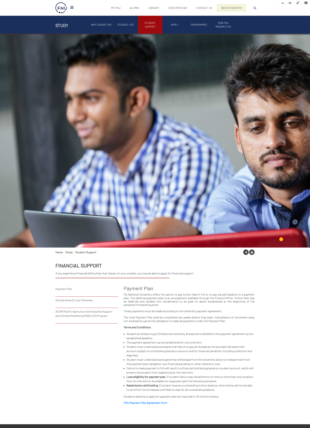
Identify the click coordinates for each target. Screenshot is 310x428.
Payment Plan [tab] (63, 289)
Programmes (199, 24)
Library (153, 7)
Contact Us (204, 7)
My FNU (116, 7)
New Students (231, 7)
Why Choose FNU (101, 24)
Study (69, 252)
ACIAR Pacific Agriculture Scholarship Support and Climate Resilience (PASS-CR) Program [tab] (83, 313)
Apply (174, 24)
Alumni (134, 7)
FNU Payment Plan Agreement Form (145, 402)
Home (59, 252)
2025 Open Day (177, 7)
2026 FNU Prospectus (223, 24)
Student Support (150, 24)
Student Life (125, 24)
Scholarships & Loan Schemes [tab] (74, 300)
